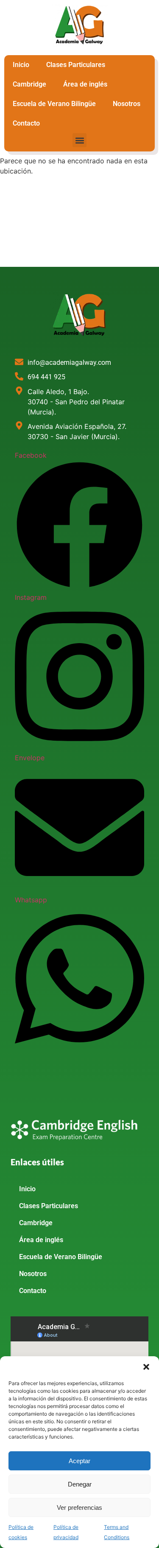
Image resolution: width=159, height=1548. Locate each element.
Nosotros (126, 104)
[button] (146, 1367)
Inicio (21, 65)
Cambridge (29, 84)
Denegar (80, 1484)
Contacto (26, 123)
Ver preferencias (79, 1507)
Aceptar (79, 1460)
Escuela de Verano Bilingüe (54, 104)
